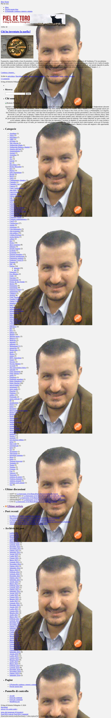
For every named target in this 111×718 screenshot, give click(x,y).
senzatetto (13, 432)
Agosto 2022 (14, 593)
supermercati (14, 446)
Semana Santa (14, 428)
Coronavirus (14, 223)
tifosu (36, 76)
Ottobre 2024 (14, 566)
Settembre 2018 (15, 675)
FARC (12, 276)
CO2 (11, 202)
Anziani (12, 153)
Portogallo (13, 397)
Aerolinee (13, 133)
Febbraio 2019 (15, 666)
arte (11, 157)
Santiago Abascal (15, 422)
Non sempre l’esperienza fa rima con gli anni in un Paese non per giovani (35, 518)
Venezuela (13, 475)
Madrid (12, 334)
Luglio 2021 (14, 609)
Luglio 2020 (14, 632)
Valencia (42, 76)
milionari (13, 344)
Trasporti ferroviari (16, 461)
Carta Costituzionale (16, 188)
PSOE (12, 405)
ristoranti (13, 420)
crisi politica (14, 233)
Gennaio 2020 (14, 644)
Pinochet (13, 391)
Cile (11, 198)
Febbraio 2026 (15, 543)
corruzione (13, 227)
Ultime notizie (15, 506)
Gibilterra (13, 293)
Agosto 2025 (14, 554)
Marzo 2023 (14, 584)
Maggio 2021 (14, 613)
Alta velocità (14, 143)
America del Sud (15, 149)
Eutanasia (13, 272)
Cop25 (12, 221)
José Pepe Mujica (15, 321)
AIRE (12, 139)
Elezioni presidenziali (17, 256)
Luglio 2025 (14, 556)
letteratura (13, 327)
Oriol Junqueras (15, 371)
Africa (12, 135)
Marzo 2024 (14, 570)
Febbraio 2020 (15, 642)
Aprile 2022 (14, 601)
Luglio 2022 (14, 595)
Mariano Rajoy (15, 336)
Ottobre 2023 (14, 578)
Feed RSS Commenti (21, 714)
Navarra (12, 362)
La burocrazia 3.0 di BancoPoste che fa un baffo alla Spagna (37, 494)
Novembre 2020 (15, 625)
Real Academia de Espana (18, 410)
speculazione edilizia (17, 440)
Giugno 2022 (14, 597)
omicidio (13, 369)
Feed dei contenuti (16, 698)
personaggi (13, 387)
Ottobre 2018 (14, 673)
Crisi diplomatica (15, 229)
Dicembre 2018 (15, 669)
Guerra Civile (14, 301)
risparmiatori (14, 418)
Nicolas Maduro (15, 364)
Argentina (13, 155)
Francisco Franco (15, 289)
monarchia (13, 348)
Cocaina (12, 204)
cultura (12, 239)
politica (12, 395)
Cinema (12, 200)
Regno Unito (14, 412)
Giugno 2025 (14, 558)
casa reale (13, 190)
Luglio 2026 (14, 533)
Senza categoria (15, 430)
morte (11, 352)
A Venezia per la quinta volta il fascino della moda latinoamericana (32, 520)
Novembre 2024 (15, 564)
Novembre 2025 (15, 548)
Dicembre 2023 (15, 576)
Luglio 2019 (14, 656)
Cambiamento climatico (18, 180)
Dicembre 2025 (15, 546)
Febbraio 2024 (15, 572)
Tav (11, 449)
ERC (11, 264)
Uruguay (13, 469)
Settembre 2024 (15, 568)
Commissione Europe (17, 208)
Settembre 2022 (15, 591)
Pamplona (13, 377)
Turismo (12, 467)
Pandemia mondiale (16, 379)
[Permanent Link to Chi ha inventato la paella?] (17, 58)
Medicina (13, 340)
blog (11, 169)
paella (26, 76)
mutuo (12, 356)
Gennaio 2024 (14, 574)
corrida (12, 225)
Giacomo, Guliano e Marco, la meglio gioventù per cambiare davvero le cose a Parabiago (40, 522)
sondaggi (13, 434)
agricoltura (11, 76)
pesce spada (14, 389)
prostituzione (14, 403)
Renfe (12, 416)
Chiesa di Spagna (15, 196)
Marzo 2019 (14, 664)
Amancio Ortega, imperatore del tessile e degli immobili (29, 524)
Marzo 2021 (14, 617)
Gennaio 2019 (14, 667)
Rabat (12, 407)
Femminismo (14, 280)
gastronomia (54, 76)
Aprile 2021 (14, 615)
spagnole (13, 438)
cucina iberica (14, 237)
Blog (7, 7)
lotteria (12, 332)
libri (11, 329)
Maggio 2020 (14, 636)
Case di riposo (14, 192)
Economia (13, 252)
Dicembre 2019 (15, 646)
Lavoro (12, 325)
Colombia (13, 206)
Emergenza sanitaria (16, 258)
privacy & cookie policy (9, 709)
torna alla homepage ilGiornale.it (12, 712)
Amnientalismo (15, 151)
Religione (13, 414)
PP (10, 401)
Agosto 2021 (14, 607)
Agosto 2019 (14, 654)
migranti (17, 268)
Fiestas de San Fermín (17, 282)
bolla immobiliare (15, 172)
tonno (11, 459)
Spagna (31, 76)
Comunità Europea (16, 210)
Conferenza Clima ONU (18, 211)
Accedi (12, 696)
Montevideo (14, 350)
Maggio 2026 (14, 537)
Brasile (12, 174)
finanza (12, 284)
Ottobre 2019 (14, 650)
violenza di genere (16, 477)
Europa (12, 266)
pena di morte (14, 385)
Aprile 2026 (14, 539)
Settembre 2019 (15, 652)
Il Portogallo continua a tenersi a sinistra (18, 11)
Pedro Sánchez (15, 383)
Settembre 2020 (15, 628)
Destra (12, 243)
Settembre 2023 (15, 580)
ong (15, 270)
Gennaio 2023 (14, 587)
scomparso (13, 426)
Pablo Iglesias (14, 373)
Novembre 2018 (15, 671)
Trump (12, 465)
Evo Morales (14, 274)
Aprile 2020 (14, 638)
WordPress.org (15, 701)
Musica (12, 354)
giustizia (12, 295)
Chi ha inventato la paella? (16, 31)
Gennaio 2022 (14, 603)
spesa (11, 442)
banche (12, 161)
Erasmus (12, 262)
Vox (11, 485)
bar (11, 163)
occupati (12, 366)
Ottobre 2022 (14, 589)
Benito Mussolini (15, 167)
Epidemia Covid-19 (16, 260)
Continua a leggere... (8, 72)
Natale (12, 360)
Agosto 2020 (14, 630)
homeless (13, 303)
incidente (13, 307)
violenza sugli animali (17, 483)
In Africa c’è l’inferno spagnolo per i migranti (25, 516)
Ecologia (13, 250)
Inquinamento (14, 313)
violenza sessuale (15, 481)
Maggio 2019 (14, 660)
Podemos (13, 393)
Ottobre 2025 (14, 550)
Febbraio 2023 (15, 586)
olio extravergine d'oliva (18, 368)
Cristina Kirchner (15, 235)
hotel (11, 305)
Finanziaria (13, 286)
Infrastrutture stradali (17, 311)
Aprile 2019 (14, 662)
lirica (11, 330)
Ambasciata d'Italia (16, 145)
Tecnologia (13, 451)
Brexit (12, 176)
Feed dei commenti (16, 700)
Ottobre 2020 (14, 626)
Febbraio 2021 (15, 619)
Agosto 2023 (14, 582)
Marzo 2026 (14, 541)
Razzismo (13, 409)
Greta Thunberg (15, 297)
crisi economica (15, 231)
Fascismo (13, 278)
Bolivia (12, 170)
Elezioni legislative (16, 254)
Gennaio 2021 (14, 621)
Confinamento (14, 213)
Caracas (12, 186)
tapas (11, 448)
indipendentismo (15, 309)
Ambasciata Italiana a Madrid (20, 147)
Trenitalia (13, 463)
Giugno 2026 (14, 535)
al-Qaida (12, 141)
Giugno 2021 (14, 611)
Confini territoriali (16, 215)
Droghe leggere (15, 249)
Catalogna (13, 194)
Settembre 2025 (15, 552)
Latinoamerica (14, 323)
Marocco (13, 338)
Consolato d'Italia (15, 217)
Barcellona (19, 76)
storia (66, 76)
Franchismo (14, 288)
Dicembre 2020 (15, 623)
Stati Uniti (13, 444)
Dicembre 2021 (15, 605)
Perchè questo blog (11, 9)
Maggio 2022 (14, 599)
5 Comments (5, 79)
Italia (11, 315)
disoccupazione (15, 245)
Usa (11, 471)
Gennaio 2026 (14, 545)
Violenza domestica (16, 479)
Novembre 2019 (15, 648)
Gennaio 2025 (14, 562)
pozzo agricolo (15, 399)
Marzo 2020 (14, 640)
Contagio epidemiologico (18, 219)
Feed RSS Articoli (7, 714)
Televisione (13, 453)
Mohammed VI (15, 346)
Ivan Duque (14, 319)
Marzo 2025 (14, 560)
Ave (11, 159)
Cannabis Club (15, 184)
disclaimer (4, 707)
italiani (12, 317)
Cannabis (13, 182)
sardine (12, 424)
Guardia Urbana (15, 299)
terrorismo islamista (16, 455)
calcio (12, 178)
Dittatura (13, 247)
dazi (11, 241)
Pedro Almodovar (16, 381)
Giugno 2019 (14, 658)
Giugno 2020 (14, 634)
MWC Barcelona (15, 358)
